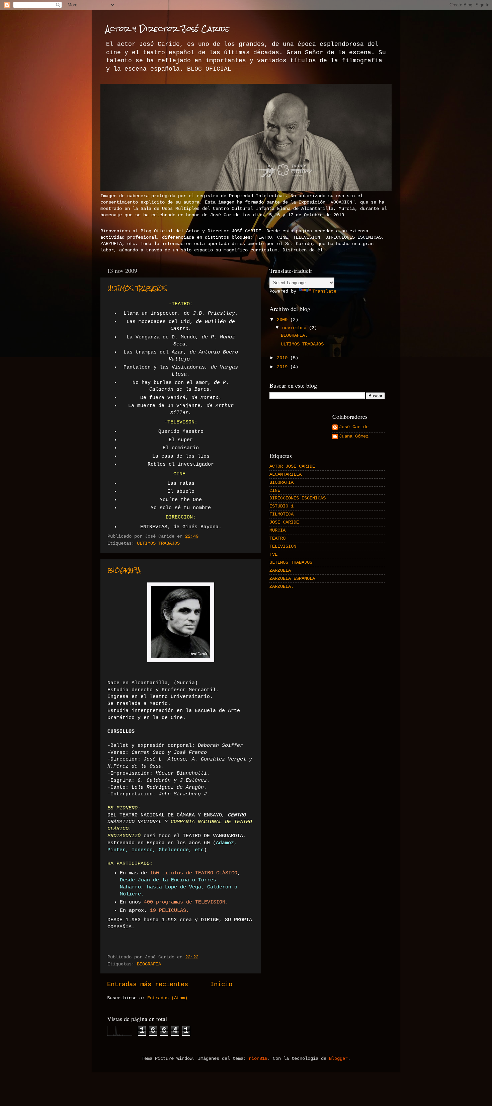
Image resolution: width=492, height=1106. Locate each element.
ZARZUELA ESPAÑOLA (292, 578)
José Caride (353, 426)
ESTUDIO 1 (281, 506)
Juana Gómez (353, 436)
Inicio (221, 984)
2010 (283, 358)
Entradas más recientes (147, 984)
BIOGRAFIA (149, 964)
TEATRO (277, 538)
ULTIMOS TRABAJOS (137, 288)
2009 (283, 319)
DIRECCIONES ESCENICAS (297, 498)
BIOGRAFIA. (124, 570)
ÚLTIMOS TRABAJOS (158, 543)
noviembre (295, 327)
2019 (283, 367)
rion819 (258, 1058)
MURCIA (277, 530)
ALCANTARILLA (285, 474)
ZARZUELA (280, 570)
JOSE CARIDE (284, 522)
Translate (324, 291)
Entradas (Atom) (167, 998)
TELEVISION (282, 546)
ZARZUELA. (281, 586)
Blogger (338, 1058)
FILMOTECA (281, 514)
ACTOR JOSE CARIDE (292, 466)
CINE (274, 490)
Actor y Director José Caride (167, 28)
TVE (273, 554)
